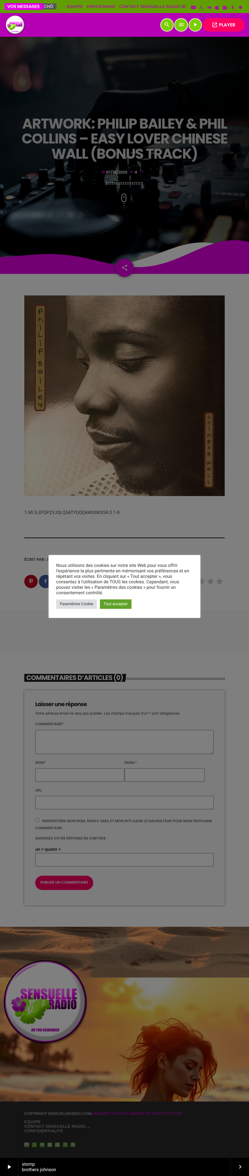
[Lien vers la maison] (15, 25)
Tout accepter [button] (116, 604)
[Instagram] (224, 8)
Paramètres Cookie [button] (76, 604)
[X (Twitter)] (201, 8)
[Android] (240, 8)
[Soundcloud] (209, 8)
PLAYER (223, 25)
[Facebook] (232, 8)
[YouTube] (193, 8)
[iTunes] (217, 8)
